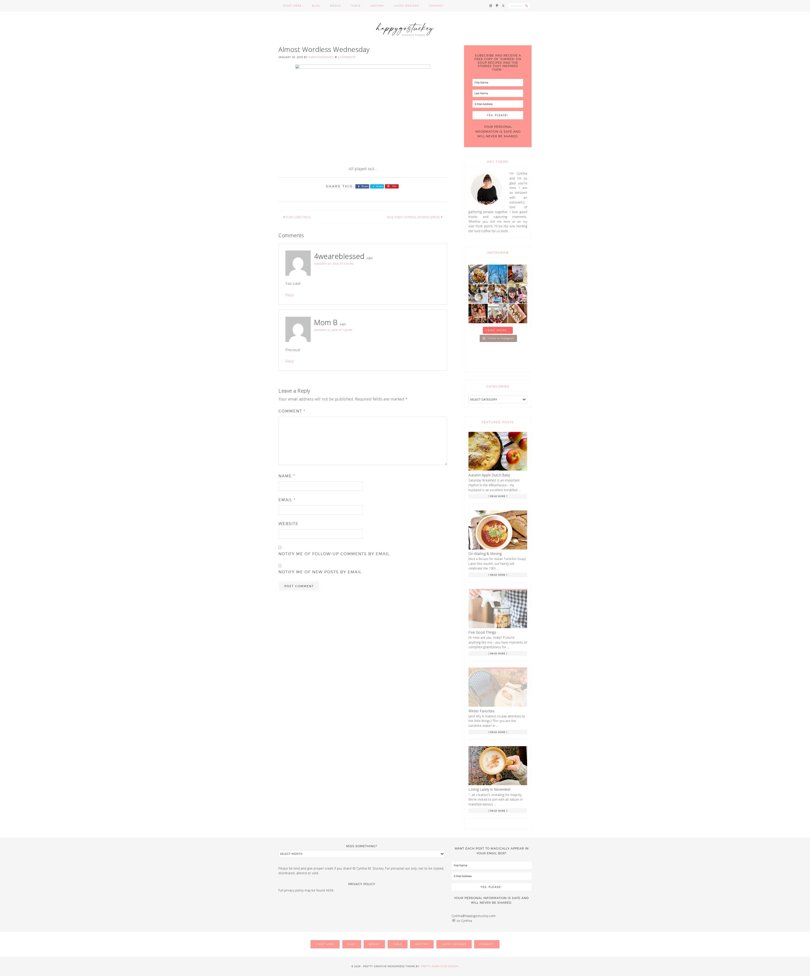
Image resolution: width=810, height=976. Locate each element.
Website (288, 523)
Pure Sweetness (298, 217)
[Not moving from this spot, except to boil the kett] (517, 274)
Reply (289, 295)
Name (286, 476)
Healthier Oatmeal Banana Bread (413, 217)
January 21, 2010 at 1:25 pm (333, 329)
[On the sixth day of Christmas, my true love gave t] (517, 293)
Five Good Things (482, 632)
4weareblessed (339, 256)
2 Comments (347, 57)
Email (287, 500)
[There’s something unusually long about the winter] (497, 274)
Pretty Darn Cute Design (440, 966)
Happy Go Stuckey (405, 28)
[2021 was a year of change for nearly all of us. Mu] (497, 293)
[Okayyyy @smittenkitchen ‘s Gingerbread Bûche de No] (497, 313)
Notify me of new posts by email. (320, 572)
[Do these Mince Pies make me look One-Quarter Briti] (517, 313)
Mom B (326, 322)
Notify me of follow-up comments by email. (334, 554)
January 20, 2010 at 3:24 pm (334, 263)
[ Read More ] (498, 496)
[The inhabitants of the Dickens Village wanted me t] (478, 293)
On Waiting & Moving (485, 553)
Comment (291, 411)
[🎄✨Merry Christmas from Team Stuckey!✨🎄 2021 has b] (478, 313)
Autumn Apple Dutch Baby (489, 475)
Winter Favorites (481, 711)
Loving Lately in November (489, 789)
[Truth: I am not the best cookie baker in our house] (478, 274)
